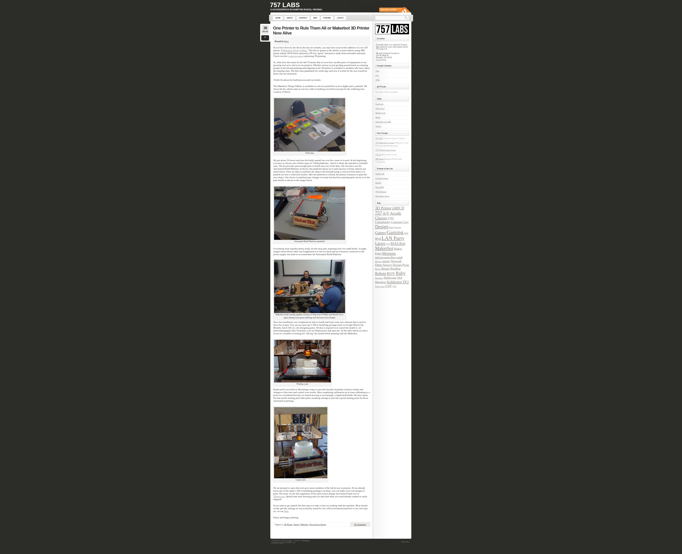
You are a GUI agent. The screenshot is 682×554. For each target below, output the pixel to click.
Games (380, 232)
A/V (386, 213)
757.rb (378, 154)
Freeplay (397, 227)
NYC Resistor (380, 192)
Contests (396, 222)
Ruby (401, 273)
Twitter (378, 126)
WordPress (306, 540)
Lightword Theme (277, 542)
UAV (388, 286)
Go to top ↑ (405, 541)
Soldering (394, 282)
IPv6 (378, 239)
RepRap (395, 268)
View (377, 71)
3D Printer (288, 524)
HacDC (378, 183)
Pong (405, 265)
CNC (391, 218)
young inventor (295, 56)
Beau (286, 41)
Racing (378, 269)
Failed (391, 227)
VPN (394, 286)
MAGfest (397, 243)
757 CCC (379, 138)
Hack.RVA (379, 187)
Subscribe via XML (383, 122)
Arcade (395, 213)
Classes (381, 218)
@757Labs (381, 87)
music (386, 261)
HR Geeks (379, 159)
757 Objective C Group (385, 143)
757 (378, 212)
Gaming (395, 232)
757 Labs (285, 5)
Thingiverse (279, 496)
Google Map (381, 59)
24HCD (398, 208)
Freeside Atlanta (381, 178)
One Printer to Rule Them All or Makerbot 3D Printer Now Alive (321, 30)
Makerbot (304, 524)
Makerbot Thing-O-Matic (295, 50)
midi (400, 257)
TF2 (405, 282)
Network (396, 261)
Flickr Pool (380, 108)
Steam (377, 117)
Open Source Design (317, 524)
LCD (388, 244)
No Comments (360, 524)
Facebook (379, 104)
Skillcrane (390, 277)
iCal (377, 75)
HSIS (406, 233)
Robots (380, 273)
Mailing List (380, 113)
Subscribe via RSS (388, 10)
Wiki (286, 511)
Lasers (380, 243)
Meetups (389, 253)
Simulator (379, 278)
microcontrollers (385, 257)
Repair (385, 268)
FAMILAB (379, 174)
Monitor (378, 262)
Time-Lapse (380, 286)
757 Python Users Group (385, 150)
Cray (405, 222)
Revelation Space (382, 196)
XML (377, 80)
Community (382, 222)
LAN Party (393, 238)
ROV (391, 273)
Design (296, 524)
